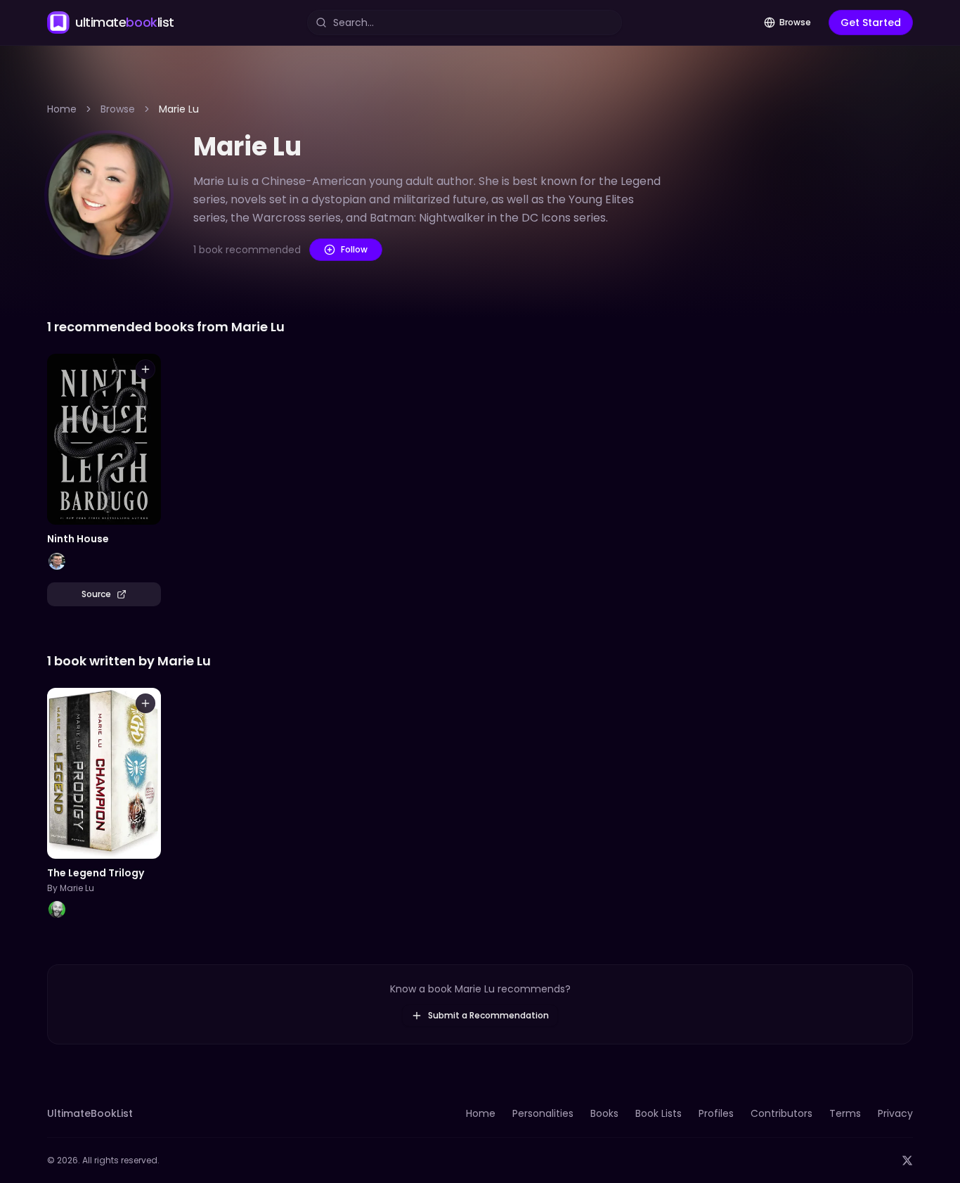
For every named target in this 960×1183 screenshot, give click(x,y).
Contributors (781, 1113)
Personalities (542, 1113)
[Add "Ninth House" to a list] (145, 369)
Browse (795, 22)
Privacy (895, 1113)
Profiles (716, 1113)
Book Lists (658, 1113)
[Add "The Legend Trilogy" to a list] (145, 703)
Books (604, 1113)
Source (96, 594)
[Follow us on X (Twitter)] (907, 1160)
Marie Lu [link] (179, 109)
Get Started (871, 22)
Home (62, 109)
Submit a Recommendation (488, 1015)
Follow (354, 249)
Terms (845, 1113)
